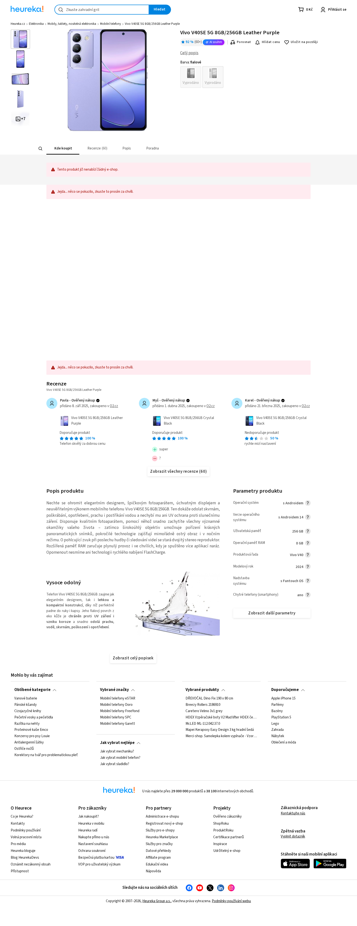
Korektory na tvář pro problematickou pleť (46, 754)
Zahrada (277, 729)
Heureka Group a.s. (156, 901)
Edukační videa (157, 864)
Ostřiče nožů (24, 748)
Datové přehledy (158, 850)
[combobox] (101, 10)
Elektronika (36, 24)
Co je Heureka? (22, 816)
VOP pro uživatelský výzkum (99, 864)
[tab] (62, 149)
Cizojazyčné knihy (27, 710)
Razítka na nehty (27, 723)
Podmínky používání (26, 830)
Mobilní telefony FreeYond (119, 710)
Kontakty (18, 823)
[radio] (190, 77)
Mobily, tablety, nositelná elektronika (72, 24)
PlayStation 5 (281, 717)
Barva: (190, 62)
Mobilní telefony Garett (117, 723)
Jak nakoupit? (88, 816)
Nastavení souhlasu (93, 844)
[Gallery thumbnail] (20, 39)
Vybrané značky (114, 690)
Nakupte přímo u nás (93, 837)
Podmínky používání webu (231, 901)
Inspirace (220, 844)
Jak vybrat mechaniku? (117, 751)
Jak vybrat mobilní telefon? (120, 757)
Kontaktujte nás (293, 813)
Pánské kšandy (25, 704)
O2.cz (114, 406)
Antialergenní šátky (29, 742)
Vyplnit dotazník (293, 836)
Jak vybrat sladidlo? (114, 763)
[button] (62, 148)
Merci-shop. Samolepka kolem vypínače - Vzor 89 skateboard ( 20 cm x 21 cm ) (221, 736)
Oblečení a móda (283, 742)
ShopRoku (221, 823)
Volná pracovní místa (26, 837)
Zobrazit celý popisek (133, 658)
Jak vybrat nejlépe (117, 743)
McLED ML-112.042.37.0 (203, 723)
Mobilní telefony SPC (115, 717)
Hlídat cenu (271, 42)
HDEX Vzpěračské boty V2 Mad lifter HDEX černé (221, 717)
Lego (275, 723)
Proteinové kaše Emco (31, 729)
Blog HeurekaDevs (25, 857)
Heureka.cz (18, 24)
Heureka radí (87, 830)
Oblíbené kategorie (32, 690)
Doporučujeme (285, 690)
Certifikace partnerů (228, 837)
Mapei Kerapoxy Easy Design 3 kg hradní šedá (220, 729)
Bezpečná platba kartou (96, 857)
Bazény (277, 710)
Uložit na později (304, 42)
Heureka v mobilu (91, 823)
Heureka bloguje (23, 850)
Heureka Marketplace (162, 837)
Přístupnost (20, 871)
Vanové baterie (25, 698)
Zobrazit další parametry (271, 613)
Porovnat (244, 42)
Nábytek (277, 736)
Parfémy (277, 704)
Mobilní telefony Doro (116, 704)
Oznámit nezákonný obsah (31, 864)
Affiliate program (158, 857)
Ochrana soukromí (91, 850)
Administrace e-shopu (162, 816)
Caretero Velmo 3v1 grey (204, 710)
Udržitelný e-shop (226, 850)
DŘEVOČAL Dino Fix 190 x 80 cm (209, 698)
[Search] (40, 148)
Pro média (18, 844)
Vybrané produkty (202, 690)
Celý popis (189, 53)
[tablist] (142, 149)
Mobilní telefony (110, 24)
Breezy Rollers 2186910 (203, 704)
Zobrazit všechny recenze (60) (178, 471)
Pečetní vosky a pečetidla (33, 717)
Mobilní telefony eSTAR (117, 698)
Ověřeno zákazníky (227, 816)
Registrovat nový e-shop (164, 823)
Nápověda (153, 871)
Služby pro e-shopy (160, 830)
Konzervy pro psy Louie (32, 736)
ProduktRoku (223, 830)
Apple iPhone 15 (283, 698)
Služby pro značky (159, 844)
